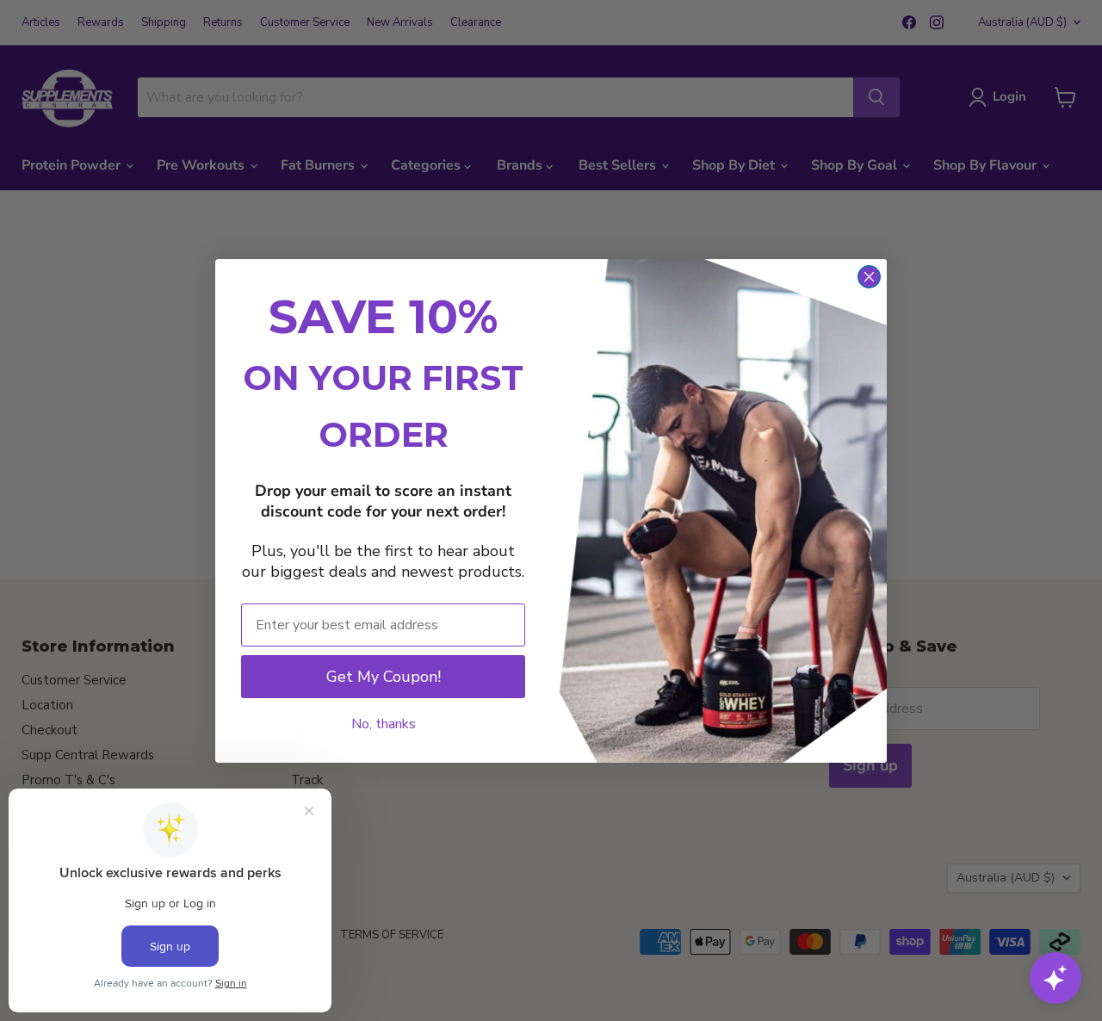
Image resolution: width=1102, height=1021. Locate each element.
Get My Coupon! (383, 676)
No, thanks (383, 724)
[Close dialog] (869, 277)
